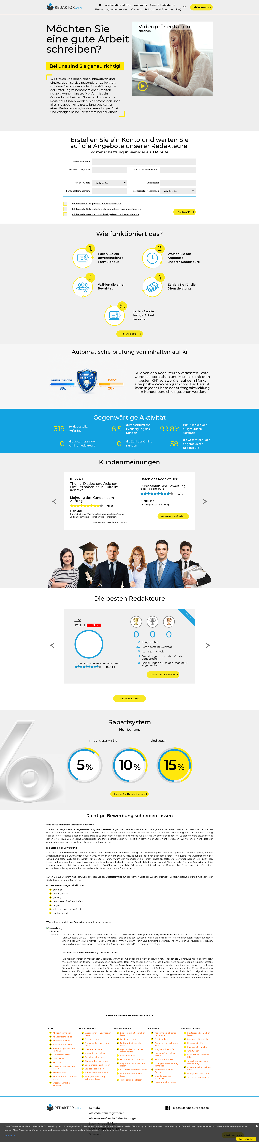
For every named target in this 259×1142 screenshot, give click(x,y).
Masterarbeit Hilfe (94, 1049)
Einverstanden (246, 1139)
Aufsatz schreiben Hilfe (198, 1077)
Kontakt (94, 1107)
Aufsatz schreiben (61, 1040)
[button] (53, 502)
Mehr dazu (129, 333)
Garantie (136, 9)
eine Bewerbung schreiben (163, 1077)
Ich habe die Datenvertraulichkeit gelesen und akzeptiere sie (105, 214)
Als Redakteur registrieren (107, 1113)
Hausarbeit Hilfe (195, 1043)
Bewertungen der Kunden (111, 9)
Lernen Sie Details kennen (129, 794)
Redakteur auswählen (70, 674)
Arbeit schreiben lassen (96, 1072)
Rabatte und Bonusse (159, 9)
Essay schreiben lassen (166, 1082)
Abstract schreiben (62, 1033)
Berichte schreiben (94, 1057)
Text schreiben (92, 1039)
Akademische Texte (62, 1037)
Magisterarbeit (60, 1072)
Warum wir (140, 5)
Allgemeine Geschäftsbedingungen (113, 1118)
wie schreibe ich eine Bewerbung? (197, 1062)
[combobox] (109, 183)
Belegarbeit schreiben (198, 1073)
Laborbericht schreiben (198, 1039)
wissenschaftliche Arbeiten (61, 1084)
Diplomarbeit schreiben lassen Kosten (131, 1050)
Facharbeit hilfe (127, 1055)
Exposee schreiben (94, 1069)
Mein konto (201, 7)
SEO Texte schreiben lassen (133, 1069)
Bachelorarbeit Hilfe (63, 1044)
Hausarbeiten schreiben (132, 1059)
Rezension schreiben (95, 1053)
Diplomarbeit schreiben (96, 1061)
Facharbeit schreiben (197, 1047)
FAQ (178, 9)
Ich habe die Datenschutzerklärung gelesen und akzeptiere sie (106, 209)
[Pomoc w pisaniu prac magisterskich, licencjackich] (64, 9)
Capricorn (136, 620)
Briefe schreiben (128, 1039)
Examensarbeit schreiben (97, 1065)
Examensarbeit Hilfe (164, 1059)
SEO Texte (58, 1062)
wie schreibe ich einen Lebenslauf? (165, 1034)
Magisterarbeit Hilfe (164, 1049)
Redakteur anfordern (173, 516)
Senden (184, 212)
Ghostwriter (193, 1051)
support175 (157, 501)
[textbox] (109, 183)
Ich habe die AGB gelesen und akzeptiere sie (96, 203)
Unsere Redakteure (162, 5)
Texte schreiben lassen (131, 1080)
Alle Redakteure (129, 698)
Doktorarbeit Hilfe (62, 1054)
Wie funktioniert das (118, 5)
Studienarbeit (161, 1039)
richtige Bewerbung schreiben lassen (95, 1077)
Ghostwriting (59, 1058)
